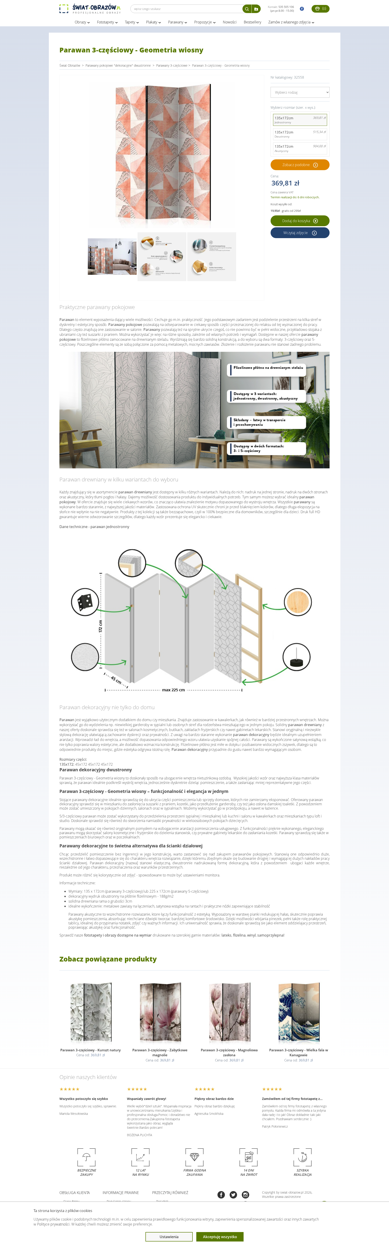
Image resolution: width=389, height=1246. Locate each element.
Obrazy (80, 22)
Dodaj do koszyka (296, 220)
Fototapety (105, 22)
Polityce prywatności (53, 1224)
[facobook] (301, 9)
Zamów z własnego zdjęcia (289, 22)
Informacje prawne (121, 1192)
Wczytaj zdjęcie (296, 232)
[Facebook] (221, 1195)
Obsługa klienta (74, 1192)
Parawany (175, 22)
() (323, 8)
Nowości (230, 22)
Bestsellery (252, 22)
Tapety (130, 22)
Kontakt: (281, 9)
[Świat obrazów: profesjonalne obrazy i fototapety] (90, 9)
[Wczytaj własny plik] (256, 9)
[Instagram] (245, 1195)
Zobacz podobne (296, 164)
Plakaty (151, 22)
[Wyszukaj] (246, 9)
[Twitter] (233, 1195)
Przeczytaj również (170, 1192)
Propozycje (203, 22)
